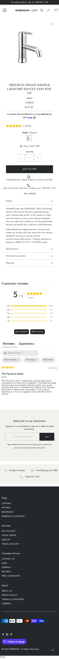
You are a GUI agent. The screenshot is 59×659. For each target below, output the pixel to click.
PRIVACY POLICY (9, 595)
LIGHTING (6, 503)
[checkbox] (48, 360)
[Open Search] (41, 10)
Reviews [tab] (9, 343)
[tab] (27, 344)
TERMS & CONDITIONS (13, 599)
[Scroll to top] (53, 650)
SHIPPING (6, 567)
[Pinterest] (11, 635)
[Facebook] (3, 635)
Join (47, 437)
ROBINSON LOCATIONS (13, 516)
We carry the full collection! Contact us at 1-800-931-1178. (29, 188)
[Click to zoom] (52, 24)
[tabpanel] (29, 375)
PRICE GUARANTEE (11, 576)
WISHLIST (6, 540)
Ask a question (21, 332)
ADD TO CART (30, 169)
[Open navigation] (4, 10)
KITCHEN (6, 508)
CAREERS (6, 604)
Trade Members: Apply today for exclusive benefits (29, 180)
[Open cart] (55, 10)
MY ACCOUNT (8, 531)
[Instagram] (7, 635)
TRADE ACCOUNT (10, 544)
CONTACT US (8, 559)
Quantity (29, 152)
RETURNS (6, 572)
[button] (29, 306)
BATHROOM (7, 512)
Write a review (37, 332)
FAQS (4, 563)
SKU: (26, 194)
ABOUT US (7, 591)
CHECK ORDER (9, 535)
